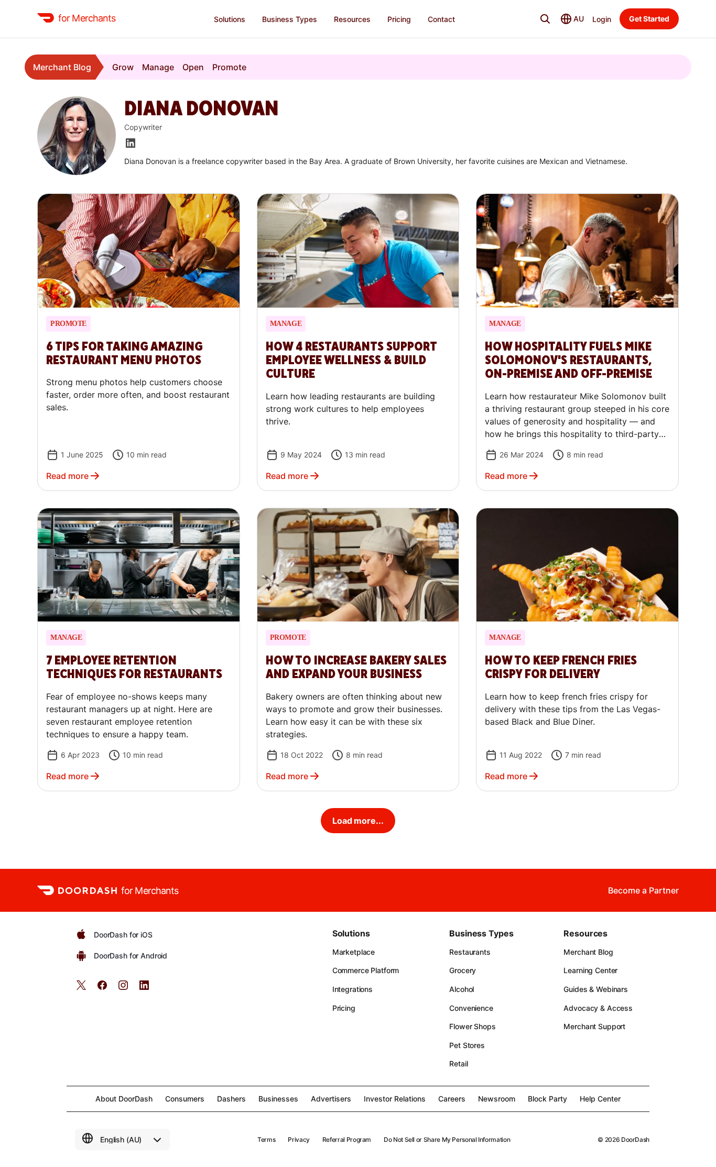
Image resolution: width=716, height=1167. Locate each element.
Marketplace (353, 951)
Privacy (298, 1139)
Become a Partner (643, 890)
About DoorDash (124, 1098)
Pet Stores (467, 1045)
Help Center (600, 1098)
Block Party (547, 1098)
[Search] (545, 19)
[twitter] (81, 988)
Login (601, 19)
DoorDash (635, 1139)
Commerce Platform (365, 970)
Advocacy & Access (598, 1008)
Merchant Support (594, 1026)
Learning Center (590, 970)
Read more (67, 476)
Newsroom (496, 1098)
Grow (123, 67)
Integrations (352, 989)
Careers (451, 1098)
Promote (229, 67)
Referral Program (346, 1139)
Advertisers (331, 1098)
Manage (158, 67)
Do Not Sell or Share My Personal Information (447, 1139)
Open (193, 67)
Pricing (343, 1008)
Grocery (462, 970)
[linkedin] (144, 988)
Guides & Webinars (595, 989)
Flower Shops (472, 1026)
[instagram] (123, 988)
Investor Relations (395, 1098)
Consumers (184, 1098)
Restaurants (469, 951)
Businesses (278, 1098)
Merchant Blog (62, 67)
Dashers (231, 1098)
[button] (138, 341)
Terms (266, 1139)
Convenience (471, 1008)
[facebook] (102, 988)
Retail (458, 1063)
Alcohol (461, 989)
